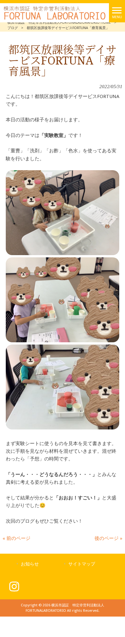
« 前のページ (16, 538)
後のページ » (108, 538)
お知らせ (30, 563)
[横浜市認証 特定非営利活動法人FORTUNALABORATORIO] (54, 12)
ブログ (12, 28)
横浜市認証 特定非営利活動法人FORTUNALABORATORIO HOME (59, 22)
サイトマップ (81, 563)
